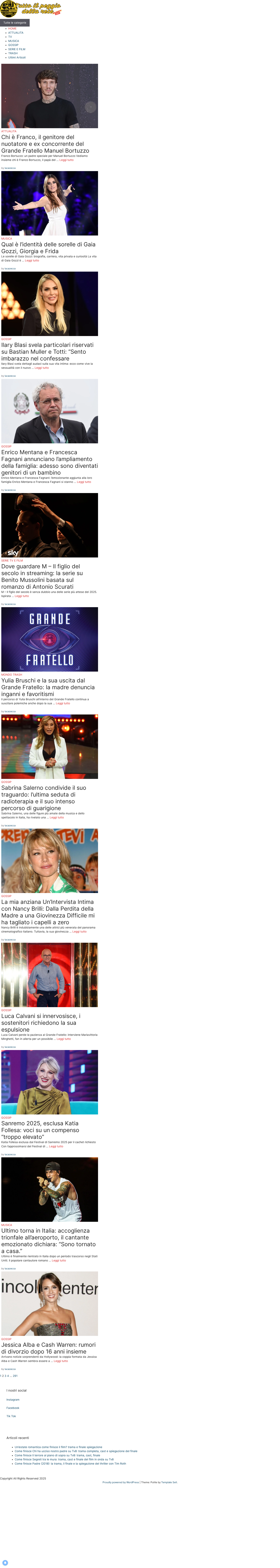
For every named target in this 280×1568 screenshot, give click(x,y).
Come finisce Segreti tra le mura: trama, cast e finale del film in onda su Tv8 (64, 1459)
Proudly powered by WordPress (121, 1482)
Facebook (12, 1408)
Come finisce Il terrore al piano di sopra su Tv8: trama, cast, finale (57, 1455)
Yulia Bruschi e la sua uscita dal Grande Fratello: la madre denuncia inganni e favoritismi (48, 687)
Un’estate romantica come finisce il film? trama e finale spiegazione (58, 1447)
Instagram (12, 1399)
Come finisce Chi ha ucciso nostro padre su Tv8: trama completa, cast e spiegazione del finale (76, 1451)
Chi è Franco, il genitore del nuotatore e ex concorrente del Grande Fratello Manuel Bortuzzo (45, 144)
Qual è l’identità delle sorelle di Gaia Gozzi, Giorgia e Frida (48, 247)
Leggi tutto (66, 160)
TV (10, 36)
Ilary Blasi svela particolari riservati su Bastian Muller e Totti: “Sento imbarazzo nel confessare (47, 351)
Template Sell (169, 1482)
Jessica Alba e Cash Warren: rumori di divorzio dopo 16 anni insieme (48, 1348)
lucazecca (10, 168)
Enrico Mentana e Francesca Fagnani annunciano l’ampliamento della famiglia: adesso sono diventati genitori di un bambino (49, 462)
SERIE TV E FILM (12, 560)
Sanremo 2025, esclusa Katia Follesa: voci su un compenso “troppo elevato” (40, 1130)
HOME (12, 28)
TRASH (13, 53)
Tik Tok (11, 1416)
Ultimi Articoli (17, 57)
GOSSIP (13, 45)
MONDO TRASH (11, 674)
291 (15, 1375)
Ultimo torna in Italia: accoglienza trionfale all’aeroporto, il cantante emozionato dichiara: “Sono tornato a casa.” (48, 1240)
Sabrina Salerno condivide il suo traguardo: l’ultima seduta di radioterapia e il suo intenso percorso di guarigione (43, 797)
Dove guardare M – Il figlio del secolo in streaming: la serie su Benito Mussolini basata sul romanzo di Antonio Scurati (42, 576)
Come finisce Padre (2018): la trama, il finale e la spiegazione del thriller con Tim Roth (70, 1463)
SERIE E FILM (16, 49)
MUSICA (13, 41)
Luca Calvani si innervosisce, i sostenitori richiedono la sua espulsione (40, 1022)
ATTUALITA (15, 32)
